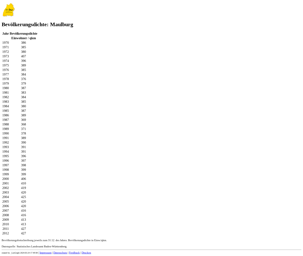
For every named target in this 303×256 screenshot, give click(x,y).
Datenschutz (60, 252)
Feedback (74, 252)
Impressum (46, 252)
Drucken (86, 252)
